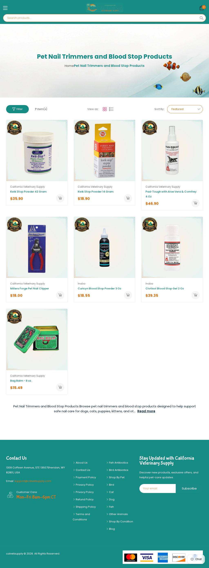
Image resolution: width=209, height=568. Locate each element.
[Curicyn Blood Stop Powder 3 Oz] (104, 247)
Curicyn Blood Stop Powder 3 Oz (99, 288)
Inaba (81, 283)
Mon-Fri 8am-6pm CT (36, 497)
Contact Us (82, 470)
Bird (111, 485)
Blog (111, 529)
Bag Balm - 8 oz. (21, 381)
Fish (111, 507)
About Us (81, 463)
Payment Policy (85, 477)
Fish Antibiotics (118, 463)
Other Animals (118, 514)
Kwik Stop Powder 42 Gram (28, 192)
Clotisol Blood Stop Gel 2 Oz (165, 288)
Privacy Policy (84, 485)
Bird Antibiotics (118, 470)
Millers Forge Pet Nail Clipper (29, 288)
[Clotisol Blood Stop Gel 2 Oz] (172, 247)
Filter (20, 109)
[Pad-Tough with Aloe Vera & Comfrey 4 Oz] (172, 150)
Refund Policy (84, 499)
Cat (111, 492)
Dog (111, 499)
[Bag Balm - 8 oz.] (36, 339)
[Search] (201, 18)
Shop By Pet (116, 477)
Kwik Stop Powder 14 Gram (95, 192)
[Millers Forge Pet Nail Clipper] (36, 247)
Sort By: (159, 109)
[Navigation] (5, 8)
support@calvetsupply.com (32, 481)
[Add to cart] (60, 198)
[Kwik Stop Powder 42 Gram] (36, 150)
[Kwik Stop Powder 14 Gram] (104, 150)
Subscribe (189, 488)
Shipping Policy (85, 507)
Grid (104, 109)
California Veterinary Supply (27, 186)
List (111, 109)
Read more (146, 411)
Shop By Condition (120, 521)
